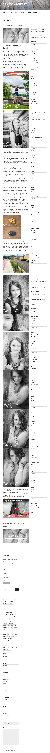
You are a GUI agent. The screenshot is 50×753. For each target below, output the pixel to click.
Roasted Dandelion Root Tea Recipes (38, 37)
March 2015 (33, 101)
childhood (15, 627)
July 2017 (33, 71)
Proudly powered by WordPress (9, 750)
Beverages (33, 148)
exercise (5, 634)
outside (4, 638)
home (16, 634)
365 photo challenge (7, 621)
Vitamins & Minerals (35, 257)
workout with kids (6, 649)
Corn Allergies (10, 629)
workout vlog (14, 647)
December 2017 (34, 60)
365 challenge (6, 618)
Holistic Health (34, 207)
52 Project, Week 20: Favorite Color (16, 523)
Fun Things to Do (34, 196)
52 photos (5, 605)
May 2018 (33, 55)
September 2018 (34, 49)
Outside (32, 235)
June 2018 (33, 53)
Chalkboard (33, 166)
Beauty (32, 146)
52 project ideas (6, 607)
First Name (5, 569)
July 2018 (33, 51)
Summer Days (34, 253)
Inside (32, 214)
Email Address (6, 565)
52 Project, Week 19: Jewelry (13, 26)
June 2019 (33, 44)
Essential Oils (33, 184)
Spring (32, 250)
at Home (33, 141)
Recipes (22, 12)
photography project (7, 642)
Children (29, 12)
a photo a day (13, 625)
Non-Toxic (33, 230)
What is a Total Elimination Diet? (37, 26)
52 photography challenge (8, 601)
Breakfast (33, 155)
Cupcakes (33, 175)
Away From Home (34, 144)
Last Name (5, 573)
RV (31, 246)
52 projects (5, 614)
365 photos (15, 621)
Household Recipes (35, 212)
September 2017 (34, 67)
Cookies (32, 173)
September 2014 (34, 103)
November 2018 (34, 46)
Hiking (32, 205)
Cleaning (33, 171)
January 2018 (33, 58)
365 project (5, 623)
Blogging (33, 150)
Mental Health (34, 225)
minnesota (13, 636)
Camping (35, 12)
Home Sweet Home (35, 209)
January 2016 (33, 90)
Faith (32, 194)
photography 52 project (7, 640)
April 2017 (33, 78)
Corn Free (5, 632)
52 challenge (5, 599)
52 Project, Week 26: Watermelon (37, 35)
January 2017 (33, 83)
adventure (11, 623)
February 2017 (34, 80)
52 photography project (7, 603)
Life (32, 221)
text (5, 580)
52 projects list (12, 614)
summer (11, 645)
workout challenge (6, 647)
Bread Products (34, 153)
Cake (32, 159)
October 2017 (34, 65)
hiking (12, 634)
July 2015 (33, 94)
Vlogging (33, 260)
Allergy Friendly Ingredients (36, 137)
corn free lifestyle (12, 632)
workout (16, 645)
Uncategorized (34, 255)
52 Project (11, 526)
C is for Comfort (15, 4)
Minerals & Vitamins (35, 228)
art (11, 627)
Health (32, 200)
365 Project (33, 128)
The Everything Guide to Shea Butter (38, 29)
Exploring (33, 191)
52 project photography (7, 612)
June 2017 (33, 74)
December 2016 (34, 85)
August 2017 (33, 69)
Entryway (33, 182)
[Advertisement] (11, 737)
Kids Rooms (33, 219)
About (4, 12)
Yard (32, 262)
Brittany (32, 119)
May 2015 (33, 99)
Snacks (32, 248)
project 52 (15, 642)
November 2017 (34, 62)
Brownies (33, 157)
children (32, 169)
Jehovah (5, 636)
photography (10, 638)
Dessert (32, 178)
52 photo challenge (13, 599)
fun (8, 634)
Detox (32, 180)
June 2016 (33, 87)
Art (31, 139)
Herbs (32, 203)
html (5, 579)
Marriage (33, 223)
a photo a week (6, 627)
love (9, 636)
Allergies (10, 12)
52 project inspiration (7, 610)
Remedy (32, 244)
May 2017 (33, 76)
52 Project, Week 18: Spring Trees (17, 522)
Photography (33, 239)
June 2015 (33, 96)
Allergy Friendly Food (35, 134)
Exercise (33, 187)
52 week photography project (9, 616)
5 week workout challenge (8, 596)
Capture (16, 12)
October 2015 (34, 92)
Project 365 (5, 645)
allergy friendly (6, 625)
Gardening (33, 198)
